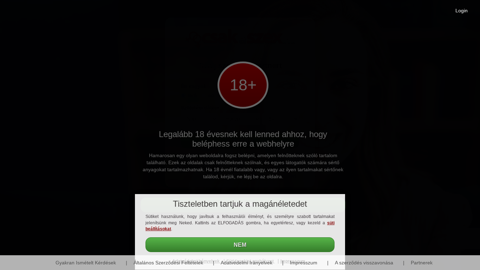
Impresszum (303, 262)
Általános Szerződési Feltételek (168, 262)
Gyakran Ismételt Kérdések (86, 262)
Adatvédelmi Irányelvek (246, 262)
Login (461, 10)
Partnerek (422, 262)
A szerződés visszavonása (364, 262)
